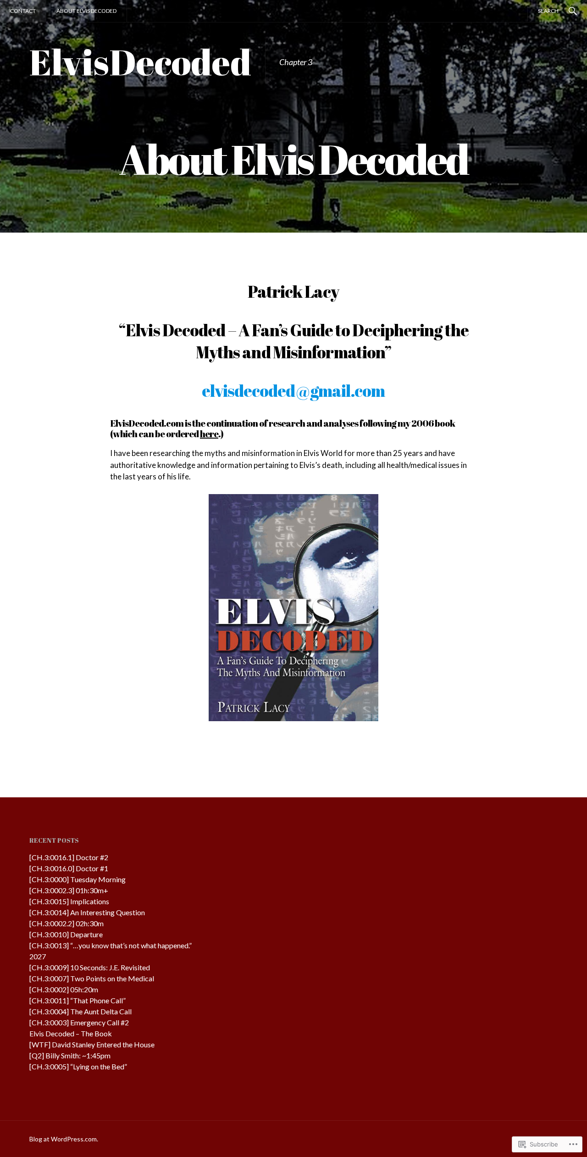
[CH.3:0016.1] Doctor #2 (68, 857)
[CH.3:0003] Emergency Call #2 (79, 1022)
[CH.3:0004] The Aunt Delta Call (80, 1011)
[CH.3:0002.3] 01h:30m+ (68, 890)
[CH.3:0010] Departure (66, 934)
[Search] (572, 11)
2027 (37, 956)
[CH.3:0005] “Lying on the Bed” (78, 1066)
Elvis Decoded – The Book (70, 1033)
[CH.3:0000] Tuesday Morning (77, 879)
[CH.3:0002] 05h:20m (63, 989)
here (209, 434)
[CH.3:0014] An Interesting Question (87, 912)
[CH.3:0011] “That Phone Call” (77, 1000)
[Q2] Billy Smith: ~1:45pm (70, 1055)
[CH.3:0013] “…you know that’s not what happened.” (110, 945)
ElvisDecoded (140, 61)
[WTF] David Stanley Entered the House (92, 1044)
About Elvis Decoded (86, 10)
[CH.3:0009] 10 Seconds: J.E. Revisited (89, 967)
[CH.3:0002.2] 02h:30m (66, 923)
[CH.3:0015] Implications (69, 901)
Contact (23, 10)
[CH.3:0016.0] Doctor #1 (68, 868)
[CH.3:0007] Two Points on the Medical (91, 978)
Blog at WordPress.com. (63, 1139)
